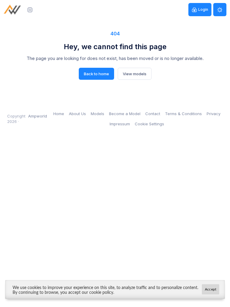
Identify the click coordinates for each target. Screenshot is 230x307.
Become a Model (124, 113)
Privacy (213, 113)
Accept (210, 289)
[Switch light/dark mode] (219, 9)
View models (134, 73)
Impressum (120, 123)
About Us (77, 113)
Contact (152, 113)
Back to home (96, 73)
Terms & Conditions (183, 113)
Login (203, 9)
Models (97, 113)
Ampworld (37, 116)
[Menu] (30, 9)
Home (58, 113)
